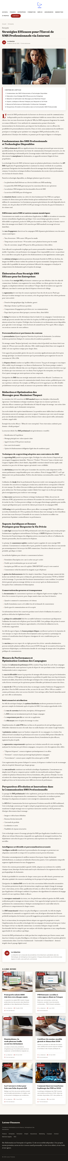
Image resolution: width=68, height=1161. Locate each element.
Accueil (5, 12)
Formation (32, 12)
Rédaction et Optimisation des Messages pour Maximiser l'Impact (26, 99)
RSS (15, 1136)
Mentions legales (7, 1136)
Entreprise (22, 12)
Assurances (49, 12)
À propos (5, 15)
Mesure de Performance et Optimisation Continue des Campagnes (26, 104)
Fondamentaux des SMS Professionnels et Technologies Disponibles (27, 93)
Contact (16, 15)
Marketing (59, 12)
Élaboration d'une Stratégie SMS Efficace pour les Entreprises (25, 96)
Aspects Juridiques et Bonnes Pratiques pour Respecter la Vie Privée (27, 101)
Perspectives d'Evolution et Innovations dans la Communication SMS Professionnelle (32, 107)
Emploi (40, 12)
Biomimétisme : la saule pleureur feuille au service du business (13, 1041)
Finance (13, 12)
